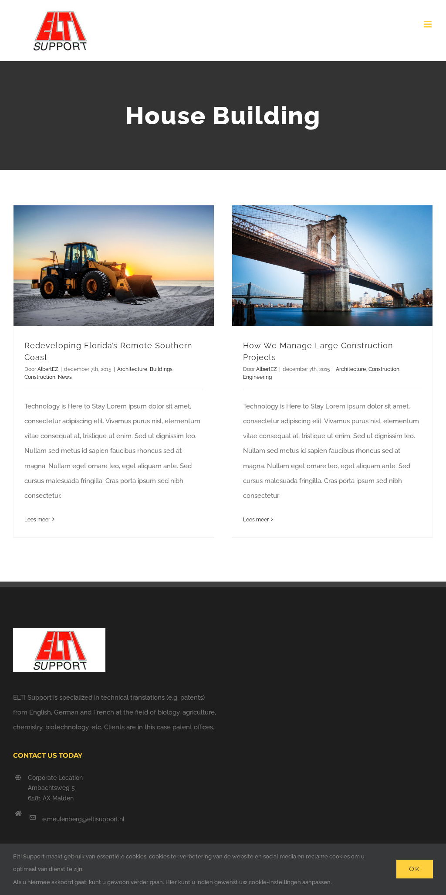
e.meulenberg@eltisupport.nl (83, 819)
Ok (414, 869)
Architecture (132, 369)
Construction (39, 377)
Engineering (257, 377)
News (65, 377)
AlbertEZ (47, 369)
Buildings (161, 369)
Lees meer (37, 520)
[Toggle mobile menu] (428, 24)
